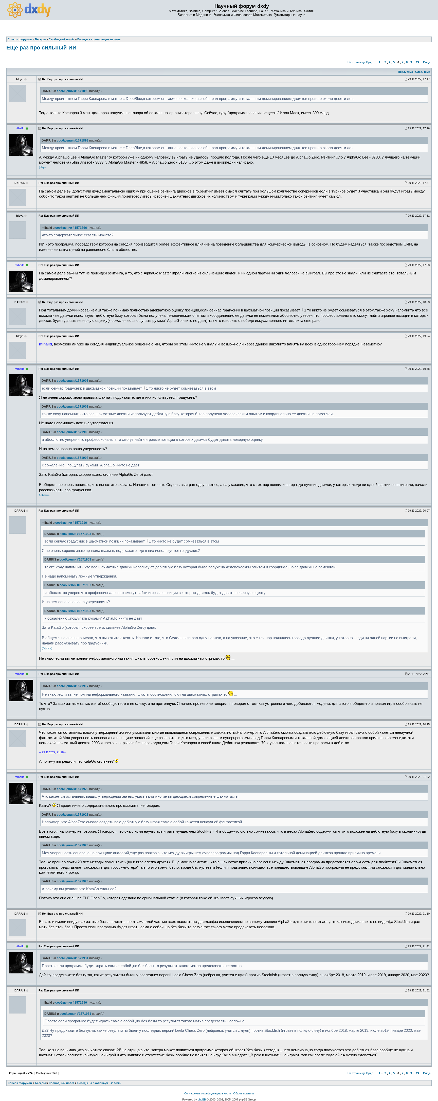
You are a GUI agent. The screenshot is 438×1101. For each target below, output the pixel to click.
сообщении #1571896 (71, 228)
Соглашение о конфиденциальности (207, 1093)
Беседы (40, 1083)
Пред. (370, 62)
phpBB (202, 1099)
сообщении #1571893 (72, 91)
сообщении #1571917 (72, 686)
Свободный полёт (61, 1083)
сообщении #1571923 (72, 789)
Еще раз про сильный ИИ (41, 47)
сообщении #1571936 (71, 1002)
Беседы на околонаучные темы (99, 1083)
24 (417, 62)
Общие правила (243, 1093)
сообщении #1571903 (72, 380)
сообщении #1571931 (72, 958)
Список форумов (20, 1083)
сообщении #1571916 (71, 523)
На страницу (356, 62)
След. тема (422, 71)
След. (427, 62)
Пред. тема (405, 71)
